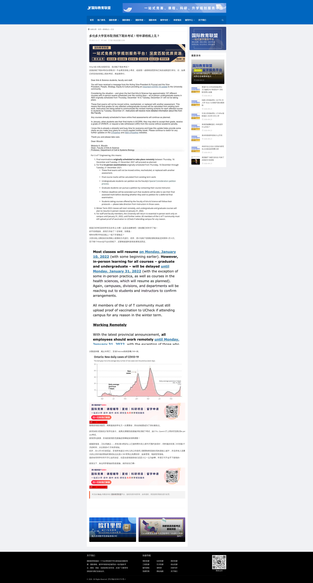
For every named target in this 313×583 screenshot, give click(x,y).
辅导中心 (189, 20)
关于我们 (202, 20)
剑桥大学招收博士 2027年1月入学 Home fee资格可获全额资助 (213, 102)
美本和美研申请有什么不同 (212, 135)
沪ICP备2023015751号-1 (117, 579)
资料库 (159, 568)
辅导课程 (146, 568)
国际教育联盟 (116, 494)
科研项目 (177, 20)
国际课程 (126, 20)
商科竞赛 (174, 561)
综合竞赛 (174, 564)
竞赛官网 (146, 571)
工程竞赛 (146, 564)
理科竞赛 (146, 561)
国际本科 (153, 20)
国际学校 (139, 20)
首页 (92, 20)
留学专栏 (164, 20)
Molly (99, 494)
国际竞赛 (113, 20)
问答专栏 (174, 568)
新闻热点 (106, 29)
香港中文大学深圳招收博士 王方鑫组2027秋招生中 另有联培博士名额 (212, 89)
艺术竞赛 (160, 564)
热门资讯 (101, 20)
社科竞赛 (160, 561)
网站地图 (160, 571)
